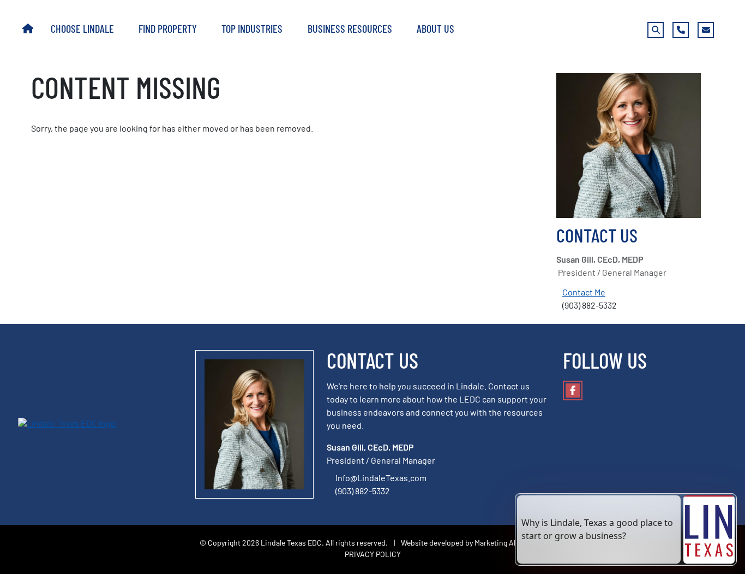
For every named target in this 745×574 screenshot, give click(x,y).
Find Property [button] (169, 30)
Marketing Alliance (504, 544)
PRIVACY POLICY (373, 555)
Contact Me (583, 293)
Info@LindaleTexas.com (380, 479)
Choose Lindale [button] (83, 30)
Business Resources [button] (351, 30)
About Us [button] (436, 30)
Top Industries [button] (253, 30)
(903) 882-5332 (363, 492)
